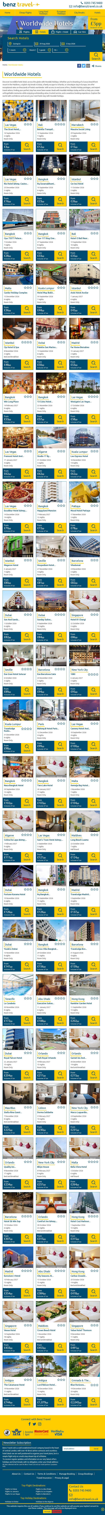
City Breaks (79, 12)
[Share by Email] (88, 65)
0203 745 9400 (93, 3)
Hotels (97, 12)
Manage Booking (67, 1474)
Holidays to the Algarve (44, 1502)
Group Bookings (85, 1474)
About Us (16, 1474)
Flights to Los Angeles (44, 1491)
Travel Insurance (44, 1478)
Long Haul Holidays (43, 12)
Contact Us (29, 1474)
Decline (57, 1511)
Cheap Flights (25, 12)
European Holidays (61, 12)
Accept (47, 1511)
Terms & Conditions (46, 1474)
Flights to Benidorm (43, 1494)
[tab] (24, 32)
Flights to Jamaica (12, 1491)
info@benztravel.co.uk (87, 6)
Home (7, 12)
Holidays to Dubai (11, 1502)
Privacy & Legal (62, 1478)
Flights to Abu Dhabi (43, 1489)
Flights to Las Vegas (12, 1494)
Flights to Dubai (11, 1489)
